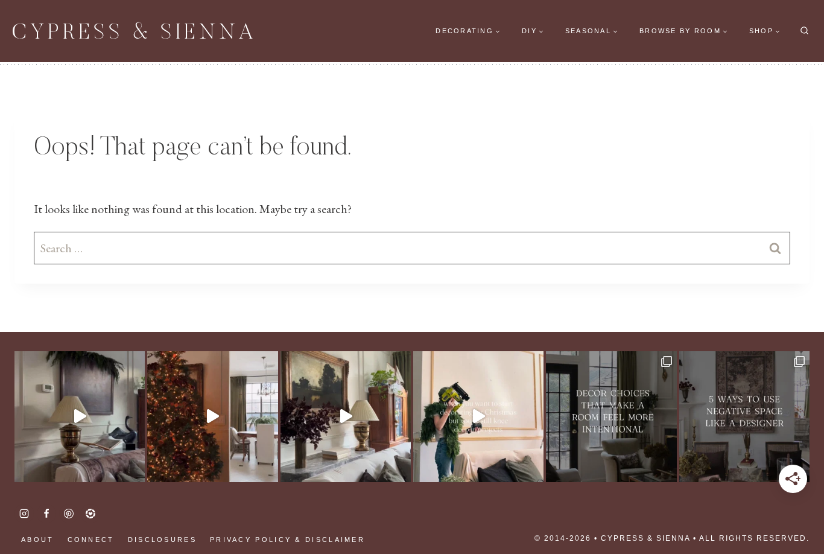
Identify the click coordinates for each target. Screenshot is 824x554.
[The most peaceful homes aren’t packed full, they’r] (744, 416)
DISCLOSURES (162, 539)
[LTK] (90, 513)
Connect (91, 539)
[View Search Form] (804, 31)
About (37, 539)
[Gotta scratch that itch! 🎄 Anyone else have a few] (478, 416)
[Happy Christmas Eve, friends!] (212, 416)
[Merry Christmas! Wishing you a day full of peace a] (79, 416)
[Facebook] (46, 513)
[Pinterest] (68, 513)
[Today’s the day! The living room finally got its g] (345, 416)
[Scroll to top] (30, 506)
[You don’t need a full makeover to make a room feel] (611, 416)
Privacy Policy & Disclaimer (287, 539)
